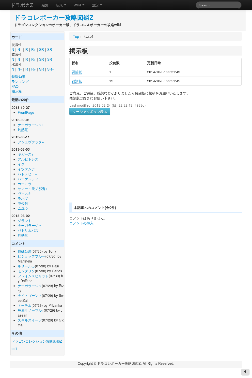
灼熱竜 (23, 235)
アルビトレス (28, 159)
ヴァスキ (25, 193)
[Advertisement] (110, 164)
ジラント (25, 220)
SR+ (50, 49)
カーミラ (25, 183)
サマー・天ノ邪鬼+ (32, 188)
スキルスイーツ (30, 320)
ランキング (20, 81)
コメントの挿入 (81, 222)
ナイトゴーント (30, 295)
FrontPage (26, 112)
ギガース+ (25, 154)
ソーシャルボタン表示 (90, 111)
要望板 (77, 71)
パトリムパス (28, 230)
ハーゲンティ (28, 178)
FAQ (15, 86)
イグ (21, 163)
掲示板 (17, 91)
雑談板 (77, 80)
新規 (60, 4)
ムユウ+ (24, 208)
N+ (19, 49)
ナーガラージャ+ (31, 124)
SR (41, 49)
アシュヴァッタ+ (31, 141)
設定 (96, 4)
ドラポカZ (21, 4)
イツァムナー (28, 168)
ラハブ (23, 198)
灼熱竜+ (24, 129)
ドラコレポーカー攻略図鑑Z (53, 17)
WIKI (78, 4)
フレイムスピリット (33, 275)
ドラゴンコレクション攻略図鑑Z (37, 341)
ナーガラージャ (30, 225)
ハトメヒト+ (27, 173)
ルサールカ (26, 265)
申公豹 (23, 203)
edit (14, 348)
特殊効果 (18, 76)
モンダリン (26, 270)
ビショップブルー (31, 256)
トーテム (25, 305)
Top (76, 36)
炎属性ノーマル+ (31, 310)
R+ (33, 49)
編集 (45, 4)
